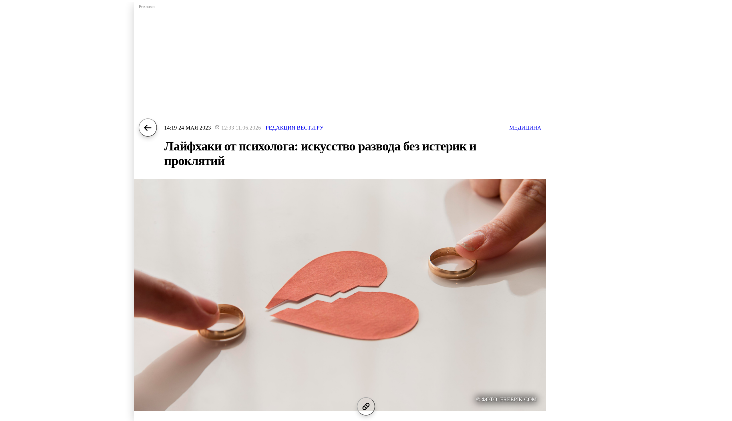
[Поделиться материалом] (366, 406)
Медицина (525, 127)
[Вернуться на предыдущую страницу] (148, 127)
